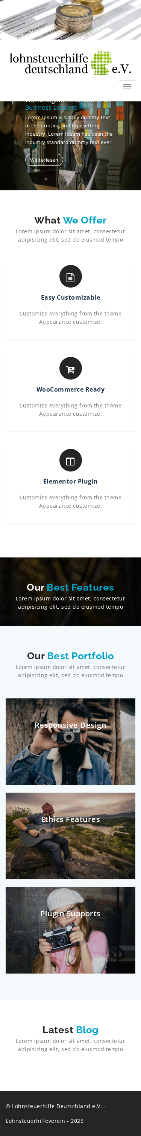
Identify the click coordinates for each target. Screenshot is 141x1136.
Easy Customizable (70, 297)
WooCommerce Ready (70, 389)
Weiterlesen (44, 159)
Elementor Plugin (70, 481)
